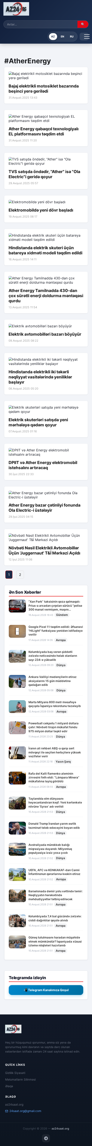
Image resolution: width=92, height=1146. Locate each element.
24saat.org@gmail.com (25, 1111)
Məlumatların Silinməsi (20, 1079)
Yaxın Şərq (63, 761)
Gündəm (62, 615)
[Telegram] (46, 1138)
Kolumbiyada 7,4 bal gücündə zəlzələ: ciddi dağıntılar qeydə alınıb (55, 918)
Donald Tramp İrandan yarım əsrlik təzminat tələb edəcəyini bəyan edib (54, 825)
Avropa (61, 640)
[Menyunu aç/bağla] (84, 36)
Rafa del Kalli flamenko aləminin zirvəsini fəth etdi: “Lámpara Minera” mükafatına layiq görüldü (53, 777)
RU (72, 36)
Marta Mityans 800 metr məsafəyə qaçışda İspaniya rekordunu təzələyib (54, 704)
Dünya (60, 665)
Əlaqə (9, 1086)
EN (62, 36)
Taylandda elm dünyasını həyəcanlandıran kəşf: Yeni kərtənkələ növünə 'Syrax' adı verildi (55, 802)
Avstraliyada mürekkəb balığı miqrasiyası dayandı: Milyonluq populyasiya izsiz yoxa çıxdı (50, 848)
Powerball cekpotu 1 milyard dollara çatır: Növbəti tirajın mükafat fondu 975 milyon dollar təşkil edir (53, 727)
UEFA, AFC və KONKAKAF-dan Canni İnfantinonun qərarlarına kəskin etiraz (54, 872)
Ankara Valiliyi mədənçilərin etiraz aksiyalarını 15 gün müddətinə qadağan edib (52, 680)
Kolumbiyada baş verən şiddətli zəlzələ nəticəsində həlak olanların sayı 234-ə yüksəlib (52, 655)
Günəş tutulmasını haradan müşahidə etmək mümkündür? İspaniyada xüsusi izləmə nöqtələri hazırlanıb (55, 941)
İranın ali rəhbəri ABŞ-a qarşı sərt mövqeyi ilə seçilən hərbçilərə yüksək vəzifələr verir (54, 752)
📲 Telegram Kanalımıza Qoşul (46, 990)
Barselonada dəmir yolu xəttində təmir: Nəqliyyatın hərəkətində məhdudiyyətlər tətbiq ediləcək (55, 895)
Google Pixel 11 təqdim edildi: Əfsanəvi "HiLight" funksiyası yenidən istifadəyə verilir (55, 630)
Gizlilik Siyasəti (15, 1073)
